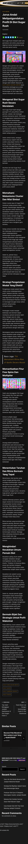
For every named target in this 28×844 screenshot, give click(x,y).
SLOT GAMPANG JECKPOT (10, 691)
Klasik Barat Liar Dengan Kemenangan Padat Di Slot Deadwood (21, 708)
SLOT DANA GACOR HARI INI (11, 684)
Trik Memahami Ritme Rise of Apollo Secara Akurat (14, 359)
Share (20, 37)
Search (4, 766)
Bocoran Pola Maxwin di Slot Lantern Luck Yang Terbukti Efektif (13, 735)
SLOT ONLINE (5, 11)
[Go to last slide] (4, 738)
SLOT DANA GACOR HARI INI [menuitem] (11, 85)
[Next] (23, 738)
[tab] (10, 748)
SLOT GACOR (7, 688)
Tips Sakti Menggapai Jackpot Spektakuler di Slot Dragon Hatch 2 (6, 709)
